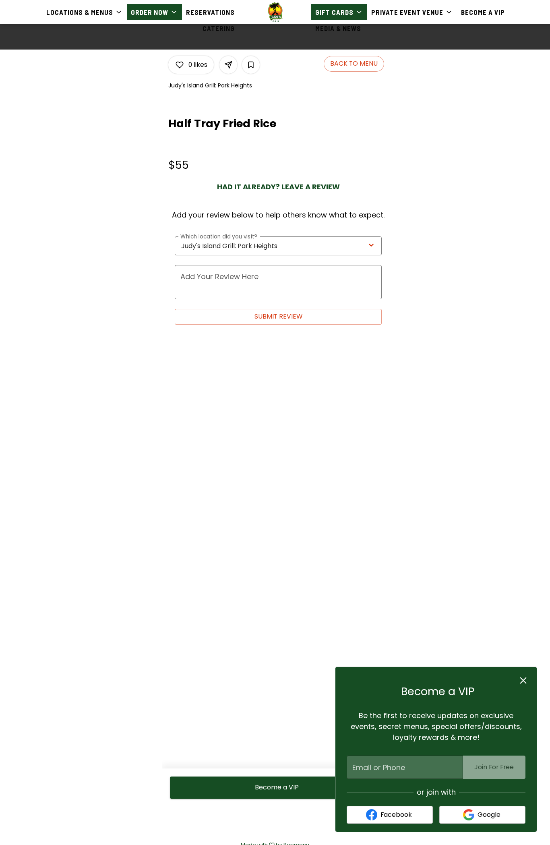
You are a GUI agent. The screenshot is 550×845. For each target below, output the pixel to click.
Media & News (338, 28)
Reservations (210, 12)
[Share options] (228, 65)
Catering (219, 28)
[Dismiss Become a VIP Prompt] (523, 680)
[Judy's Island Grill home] (275, 12)
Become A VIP (483, 12)
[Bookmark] (251, 65)
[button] (84, 12)
